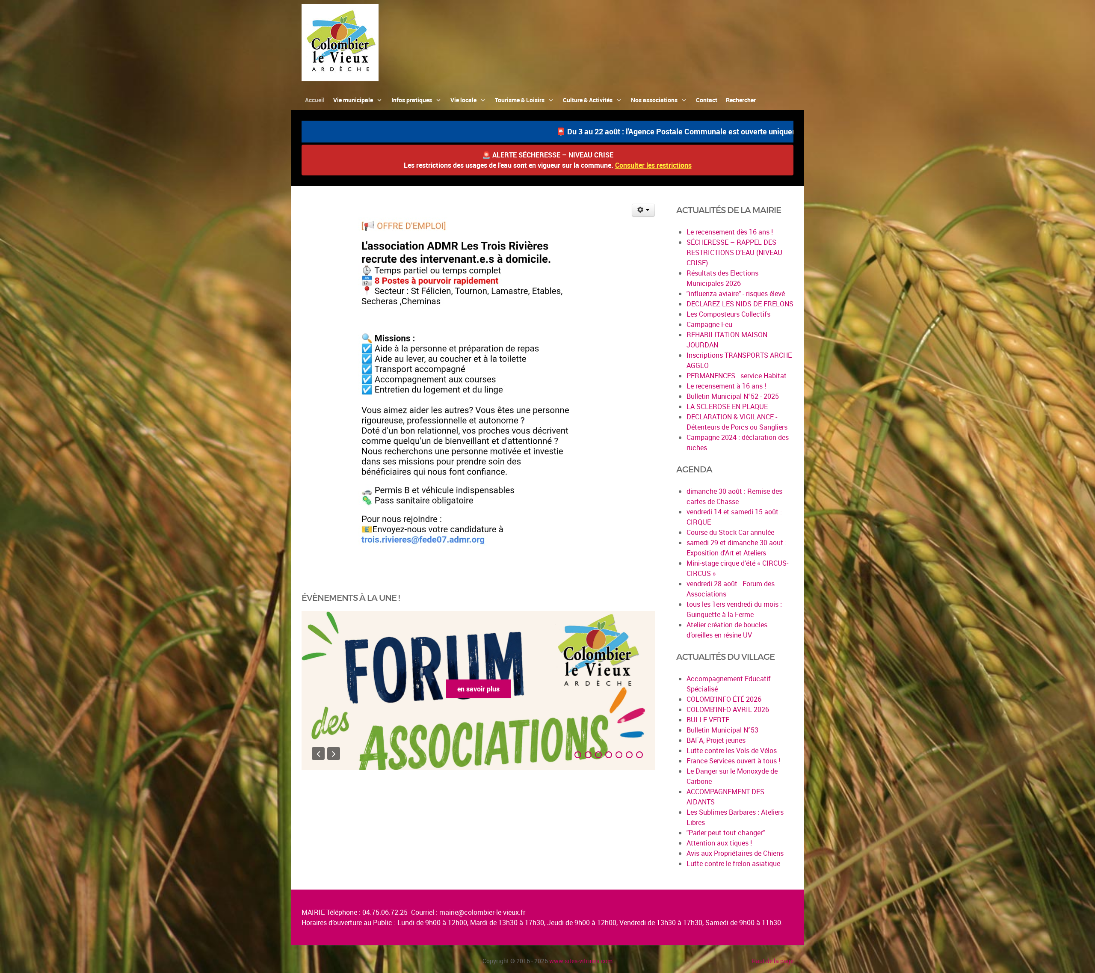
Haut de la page (772, 961)
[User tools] (643, 210)
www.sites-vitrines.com (581, 961)
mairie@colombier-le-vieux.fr (482, 912)
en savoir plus (478, 689)
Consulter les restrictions (653, 165)
